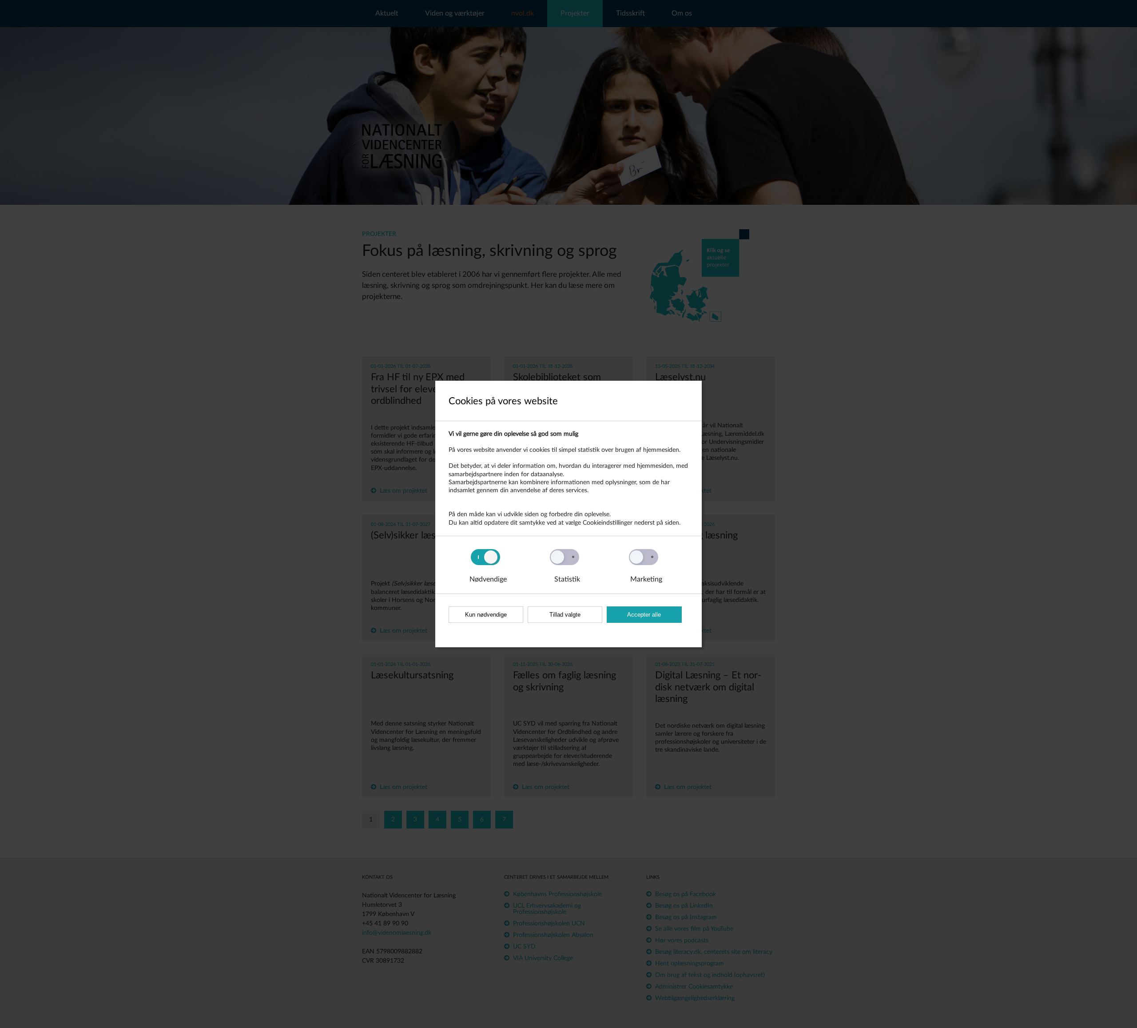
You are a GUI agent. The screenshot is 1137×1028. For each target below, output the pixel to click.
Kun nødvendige (486, 614)
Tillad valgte (564, 614)
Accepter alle (644, 614)
